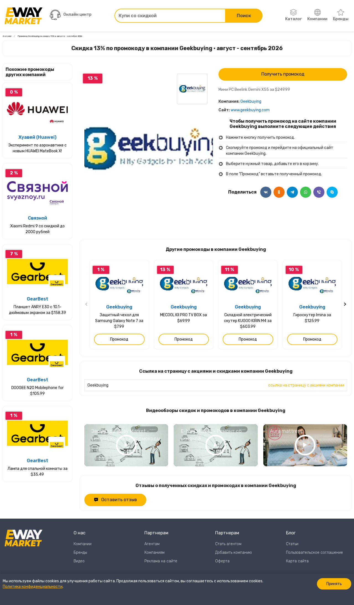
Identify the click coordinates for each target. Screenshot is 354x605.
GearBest (37, 299)
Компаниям (154, 552)
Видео (79, 561)
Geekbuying (250, 101)
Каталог (293, 19)
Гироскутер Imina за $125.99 (312, 318)
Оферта (222, 561)
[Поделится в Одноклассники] (279, 192)
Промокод (119, 339)
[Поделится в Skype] (332, 192)
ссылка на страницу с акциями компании (306, 385)
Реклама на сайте (160, 561)
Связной (37, 218)
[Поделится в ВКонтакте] (265, 192)
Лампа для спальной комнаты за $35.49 (37, 471)
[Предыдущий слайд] (86, 304)
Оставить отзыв (119, 499)
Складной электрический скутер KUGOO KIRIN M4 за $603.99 (248, 321)
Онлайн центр (77, 14)
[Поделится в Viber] (318, 192)
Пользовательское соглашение (314, 552)
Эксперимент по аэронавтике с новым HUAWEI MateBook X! (37, 148)
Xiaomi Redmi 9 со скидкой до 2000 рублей (37, 229)
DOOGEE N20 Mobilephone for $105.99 (37, 390)
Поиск (244, 15)
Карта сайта (297, 561)
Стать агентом (228, 544)
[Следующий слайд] (344, 304)
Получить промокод (282, 74)
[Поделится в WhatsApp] (305, 192)
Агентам (152, 544)
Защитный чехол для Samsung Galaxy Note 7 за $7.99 (119, 321)
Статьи (292, 544)
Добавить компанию (233, 552)
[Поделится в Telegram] (292, 192)
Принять (334, 583)
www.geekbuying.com (250, 110)
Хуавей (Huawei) (37, 137)
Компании (317, 19)
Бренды (340, 19)
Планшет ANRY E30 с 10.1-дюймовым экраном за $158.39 (37, 310)
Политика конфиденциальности (33, 586)
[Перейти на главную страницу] (23, 15)
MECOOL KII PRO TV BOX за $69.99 (183, 318)
